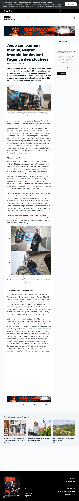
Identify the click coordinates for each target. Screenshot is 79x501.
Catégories (28, 18)
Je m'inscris (61, 73)
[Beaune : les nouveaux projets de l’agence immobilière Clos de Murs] (15, 428)
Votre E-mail (60, 44)
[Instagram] (7, 11)
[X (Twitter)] (23, 404)
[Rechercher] (74, 18)
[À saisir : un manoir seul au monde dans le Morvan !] (64, 428)
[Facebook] (4, 11)
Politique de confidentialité (66, 491)
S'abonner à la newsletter (68, 11)
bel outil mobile (27, 348)
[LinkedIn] (9, 11)
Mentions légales (69, 494)
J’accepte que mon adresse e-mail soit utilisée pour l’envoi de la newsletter (66, 52)
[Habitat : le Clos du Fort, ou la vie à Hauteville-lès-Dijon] (39, 428)
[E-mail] (45, 404)
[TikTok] (12, 11)
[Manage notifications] (4, 497)
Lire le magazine (40, 18)
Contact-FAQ (71, 488)
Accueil (20, 18)
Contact (63, 18)
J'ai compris (71, 4)
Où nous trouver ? (52, 18)
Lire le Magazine (70, 481)
